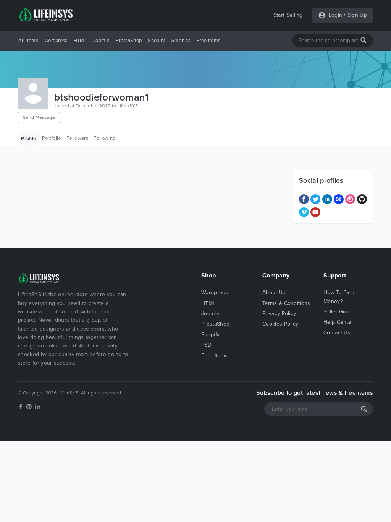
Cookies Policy (280, 324)
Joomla (101, 40)
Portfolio (51, 138)
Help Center (338, 322)
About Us (274, 292)
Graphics (181, 40)
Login (336, 15)
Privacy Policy (279, 313)
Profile (28, 139)
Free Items (208, 40)
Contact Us (337, 332)
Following (104, 138)
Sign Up (357, 15)
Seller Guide (338, 311)
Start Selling (288, 15)
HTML (80, 40)
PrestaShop (129, 40)
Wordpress (56, 40)
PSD (206, 345)
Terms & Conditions (286, 303)
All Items (28, 40)
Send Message (39, 117)
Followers (77, 138)
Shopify (156, 40)
